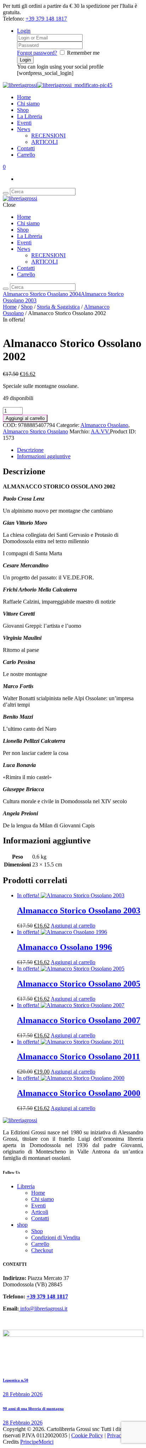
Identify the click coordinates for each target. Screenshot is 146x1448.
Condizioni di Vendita (55, 1237)
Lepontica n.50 (15, 1380)
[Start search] (6, 289)
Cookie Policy (87, 1435)
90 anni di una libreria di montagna (33, 1408)
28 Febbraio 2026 (23, 1394)
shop (22, 1225)
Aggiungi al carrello (25, 418)
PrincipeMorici (37, 1442)
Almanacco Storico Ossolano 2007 (78, 1020)
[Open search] (6, 193)
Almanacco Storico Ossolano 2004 (42, 294)
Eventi (24, 123)
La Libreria (29, 116)
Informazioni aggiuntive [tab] (44, 456)
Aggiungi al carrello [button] (73, 926)
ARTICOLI (44, 142)
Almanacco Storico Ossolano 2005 (78, 983)
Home (24, 97)
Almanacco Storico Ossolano (35, 431)
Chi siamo (28, 104)
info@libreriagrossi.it (43, 1309)
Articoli (39, 1212)
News (23, 129)
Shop (23, 110)
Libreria (26, 1186)
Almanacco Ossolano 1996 (64, 947)
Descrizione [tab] (30, 450)
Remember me (83, 53)
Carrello (26, 155)
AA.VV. (100, 431)
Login (23, 31)
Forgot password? (37, 53)
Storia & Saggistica (58, 307)
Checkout (42, 1250)
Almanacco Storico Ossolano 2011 (78, 1056)
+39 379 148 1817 (46, 19)
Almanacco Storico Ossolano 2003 (78, 910)
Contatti (26, 148)
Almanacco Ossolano (104, 425)
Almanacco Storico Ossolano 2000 (78, 1093)
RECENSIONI (48, 136)
